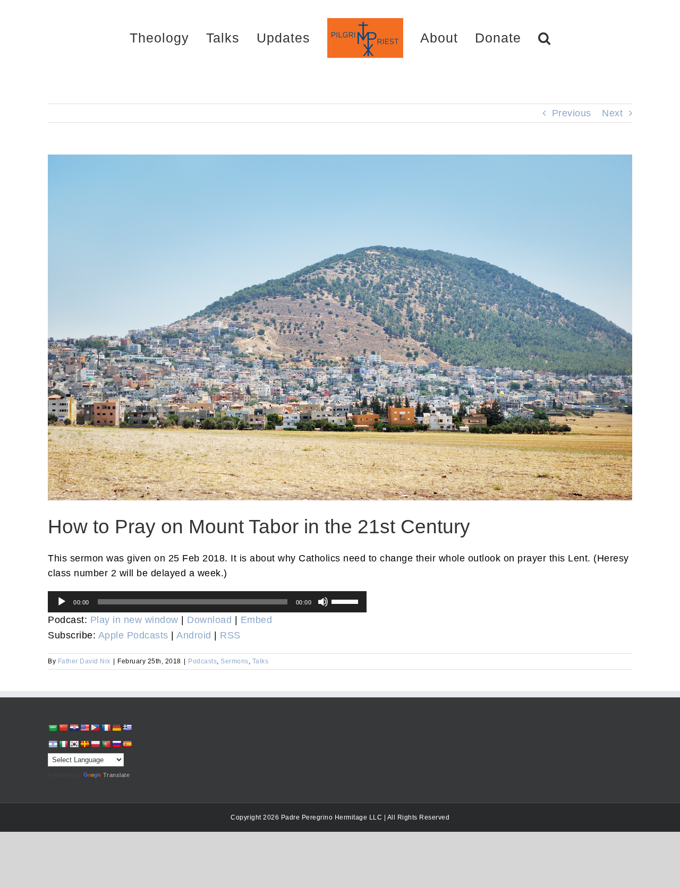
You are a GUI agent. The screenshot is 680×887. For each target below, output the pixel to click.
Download (209, 620)
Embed (257, 620)
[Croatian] (74, 727)
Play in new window (134, 620)
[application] (207, 601)
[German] (116, 727)
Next (612, 113)
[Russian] (116, 744)
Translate (116, 775)
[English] (84, 727)
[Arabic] (52, 728)
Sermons (234, 661)
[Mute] (323, 601)
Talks (260, 661)
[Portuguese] (105, 744)
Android (193, 635)
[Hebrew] (52, 744)
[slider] (346, 600)
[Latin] (84, 744)
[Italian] (63, 744)
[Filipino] (95, 727)
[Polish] (95, 744)
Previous (571, 113)
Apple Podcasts (133, 635)
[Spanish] (127, 744)
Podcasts (202, 661)
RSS (230, 635)
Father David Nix (84, 661)
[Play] (61, 601)
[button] (506, 37)
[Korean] (74, 744)
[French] (105, 727)
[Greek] (127, 727)
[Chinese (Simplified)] (63, 727)
